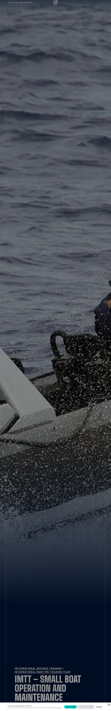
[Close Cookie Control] (109, 705)
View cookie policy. (57, 707)
